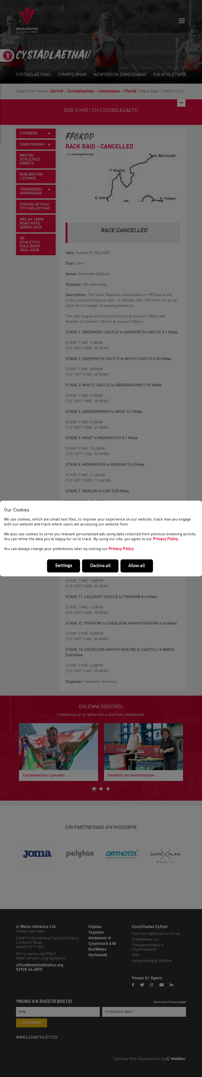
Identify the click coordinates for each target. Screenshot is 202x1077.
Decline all (100, 566)
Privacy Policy (165, 539)
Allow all (136, 566)
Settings (63, 566)
